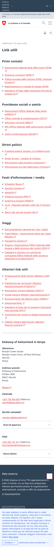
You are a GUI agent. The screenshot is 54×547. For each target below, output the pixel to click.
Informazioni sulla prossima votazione (24, 162)
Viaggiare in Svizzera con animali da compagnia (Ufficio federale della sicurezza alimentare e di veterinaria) (26, 255)
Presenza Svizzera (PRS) (16, 196)
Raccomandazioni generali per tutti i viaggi (26, 229)
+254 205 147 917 (10, 442)
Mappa (5, 387)
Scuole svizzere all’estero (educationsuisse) (26, 294)
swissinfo (9, 192)
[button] (49, 476)
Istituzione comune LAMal (18, 122)
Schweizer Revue (13, 184)
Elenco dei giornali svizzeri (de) (20, 212)
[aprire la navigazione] (50, 23)
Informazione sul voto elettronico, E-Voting (26, 166)
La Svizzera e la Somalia (19, 23)
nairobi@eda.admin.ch (13, 402)
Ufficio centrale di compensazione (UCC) (25, 118)
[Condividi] (50, 33)
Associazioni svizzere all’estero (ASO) (23, 290)
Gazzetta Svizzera (13, 188)
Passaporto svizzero (15, 240)
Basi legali (13, 537)
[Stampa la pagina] (45, 33)
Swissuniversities (13, 303)
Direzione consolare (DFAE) (18, 75)
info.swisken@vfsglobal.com (16, 445)
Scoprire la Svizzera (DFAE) (18, 200)
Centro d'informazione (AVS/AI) (20, 134)
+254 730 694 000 (10, 399)
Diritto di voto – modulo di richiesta (22, 158)
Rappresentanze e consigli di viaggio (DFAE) (26, 86)
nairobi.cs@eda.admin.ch (14, 417)
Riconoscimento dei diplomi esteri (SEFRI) (25, 298)
